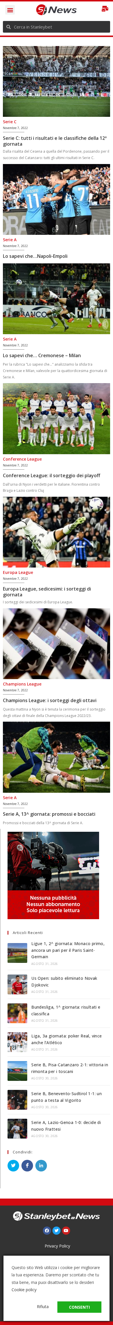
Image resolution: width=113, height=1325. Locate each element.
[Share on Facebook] (27, 1165)
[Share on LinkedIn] (41, 1165)
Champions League (22, 684)
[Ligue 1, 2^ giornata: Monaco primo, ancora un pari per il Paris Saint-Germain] (17, 953)
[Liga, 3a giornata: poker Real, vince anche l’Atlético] (17, 1042)
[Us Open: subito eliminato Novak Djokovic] (17, 984)
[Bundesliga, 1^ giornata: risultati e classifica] (17, 1013)
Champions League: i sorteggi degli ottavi (49, 700)
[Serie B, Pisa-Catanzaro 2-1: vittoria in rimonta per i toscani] (17, 1071)
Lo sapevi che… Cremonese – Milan (42, 355)
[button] (10, 10)
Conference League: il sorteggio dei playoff (51, 475)
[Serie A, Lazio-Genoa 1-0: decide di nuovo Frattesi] (17, 1129)
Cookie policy (24, 1289)
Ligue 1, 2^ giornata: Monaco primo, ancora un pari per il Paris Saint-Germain (68, 950)
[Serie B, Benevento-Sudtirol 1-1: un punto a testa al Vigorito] (17, 1100)
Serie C (10, 121)
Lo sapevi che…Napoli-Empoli (35, 256)
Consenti (79, 1307)
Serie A (10, 239)
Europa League (18, 572)
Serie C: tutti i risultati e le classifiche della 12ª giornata (55, 141)
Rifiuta (43, 1306)
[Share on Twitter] (13, 1165)
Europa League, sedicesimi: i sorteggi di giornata (47, 592)
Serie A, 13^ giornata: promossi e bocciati (49, 814)
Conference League (22, 459)
